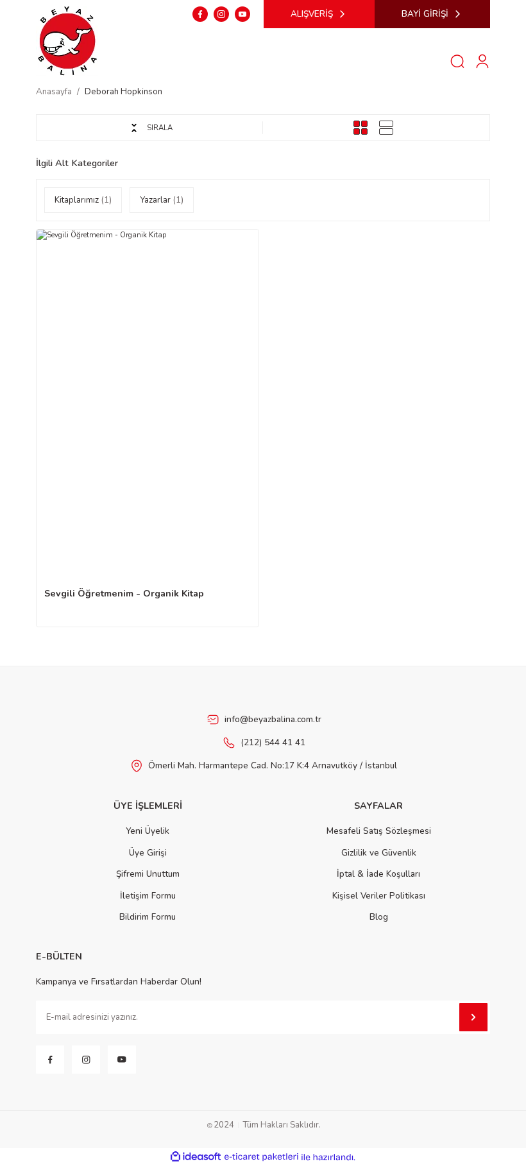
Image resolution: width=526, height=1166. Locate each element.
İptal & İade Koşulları (378, 874)
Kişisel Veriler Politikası (378, 896)
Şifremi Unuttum (148, 874)
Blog (378, 917)
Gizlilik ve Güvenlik (378, 853)
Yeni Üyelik (147, 831)
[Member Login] (482, 61)
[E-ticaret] (261, 1157)
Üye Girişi (148, 853)
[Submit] (473, 1017)
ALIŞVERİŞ (312, 14)
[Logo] (68, 40)
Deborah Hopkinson (123, 91)
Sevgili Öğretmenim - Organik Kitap (124, 593)
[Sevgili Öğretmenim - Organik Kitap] (148, 396)
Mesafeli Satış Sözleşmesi (379, 831)
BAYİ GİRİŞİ (425, 14)
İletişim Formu (148, 896)
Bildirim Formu (147, 917)
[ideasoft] (195, 1157)
